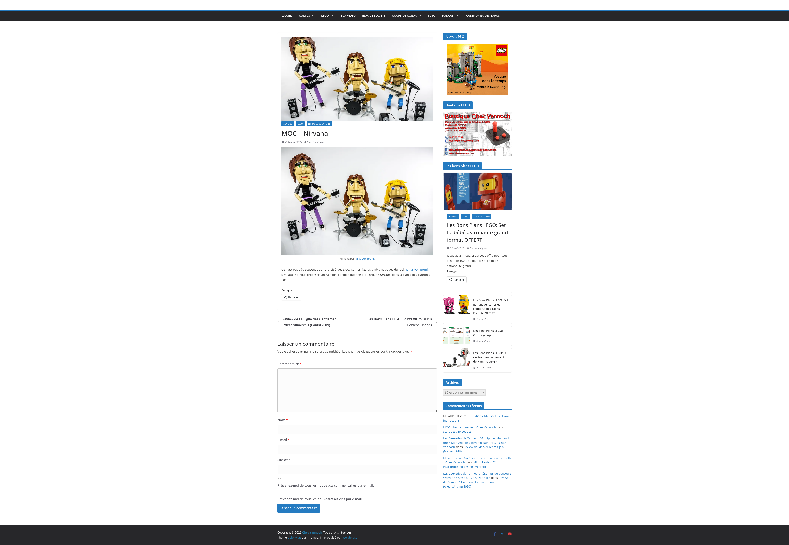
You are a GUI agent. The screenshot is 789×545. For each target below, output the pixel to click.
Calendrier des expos (483, 15)
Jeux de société (373, 15)
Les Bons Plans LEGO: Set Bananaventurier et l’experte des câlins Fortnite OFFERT (490, 306)
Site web (284, 460)
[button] (312, 15)
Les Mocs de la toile (319, 123)
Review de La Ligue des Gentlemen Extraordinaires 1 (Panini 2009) (309, 322)
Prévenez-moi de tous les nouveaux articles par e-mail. (319, 499)
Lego (325, 15)
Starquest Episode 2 (457, 431)
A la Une (287, 123)
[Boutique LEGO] (477, 134)
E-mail (283, 440)
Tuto (431, 15)
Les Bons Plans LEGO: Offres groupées (488, 333)
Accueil (286, 15)
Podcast (448, 15)
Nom (282, 420)
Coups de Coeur (404, 15)
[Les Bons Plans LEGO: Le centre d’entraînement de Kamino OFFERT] (456, 360)
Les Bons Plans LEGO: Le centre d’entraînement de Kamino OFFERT (490, 357)
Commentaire (289, 364)
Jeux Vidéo (348, 15)
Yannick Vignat (315, 142)
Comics (304, 15)
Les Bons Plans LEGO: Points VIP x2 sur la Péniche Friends (400, 322)
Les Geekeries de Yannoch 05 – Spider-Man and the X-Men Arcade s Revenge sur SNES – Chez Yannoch (476, 442)
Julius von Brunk (365, 258)
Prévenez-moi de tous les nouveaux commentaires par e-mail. (325, 485)
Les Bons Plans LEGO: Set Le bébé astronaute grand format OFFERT (477, 232)
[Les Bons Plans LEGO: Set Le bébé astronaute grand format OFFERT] (477, 191)
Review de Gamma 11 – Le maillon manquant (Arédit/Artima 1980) (475, 482)
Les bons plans (482, 216)
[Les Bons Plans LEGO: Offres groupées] (456, 336)
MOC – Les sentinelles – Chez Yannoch (469, 427)
